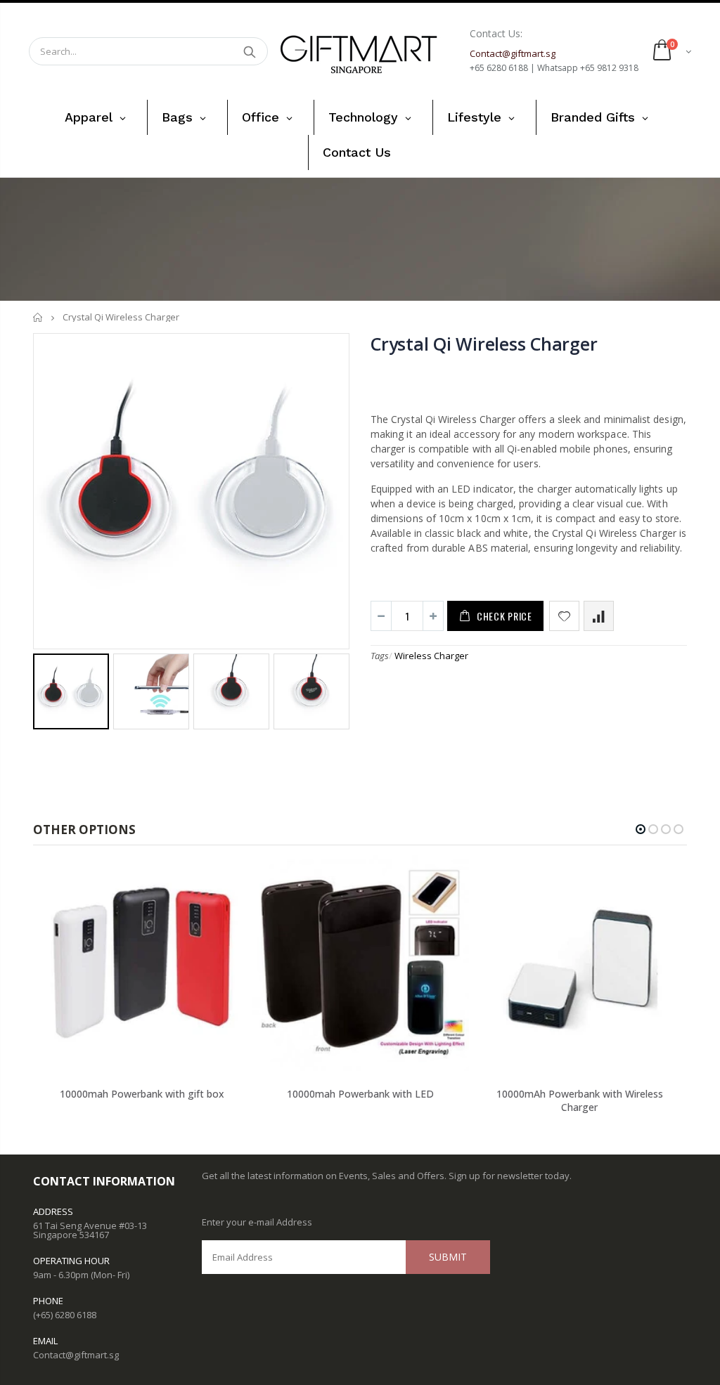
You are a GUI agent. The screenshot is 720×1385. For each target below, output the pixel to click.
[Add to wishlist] (564, 616)
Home (38, 317)
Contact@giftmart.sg (76, 1354)
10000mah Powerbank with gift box (142, 1093)
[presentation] (48, 691)
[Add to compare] (599, 616)
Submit (448, 1256)
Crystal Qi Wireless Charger (484, 344)
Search (250, 51)
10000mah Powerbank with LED (360, 1093)
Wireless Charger (431, 655)
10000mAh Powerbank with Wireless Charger (579, 1100)
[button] (640, 829)
